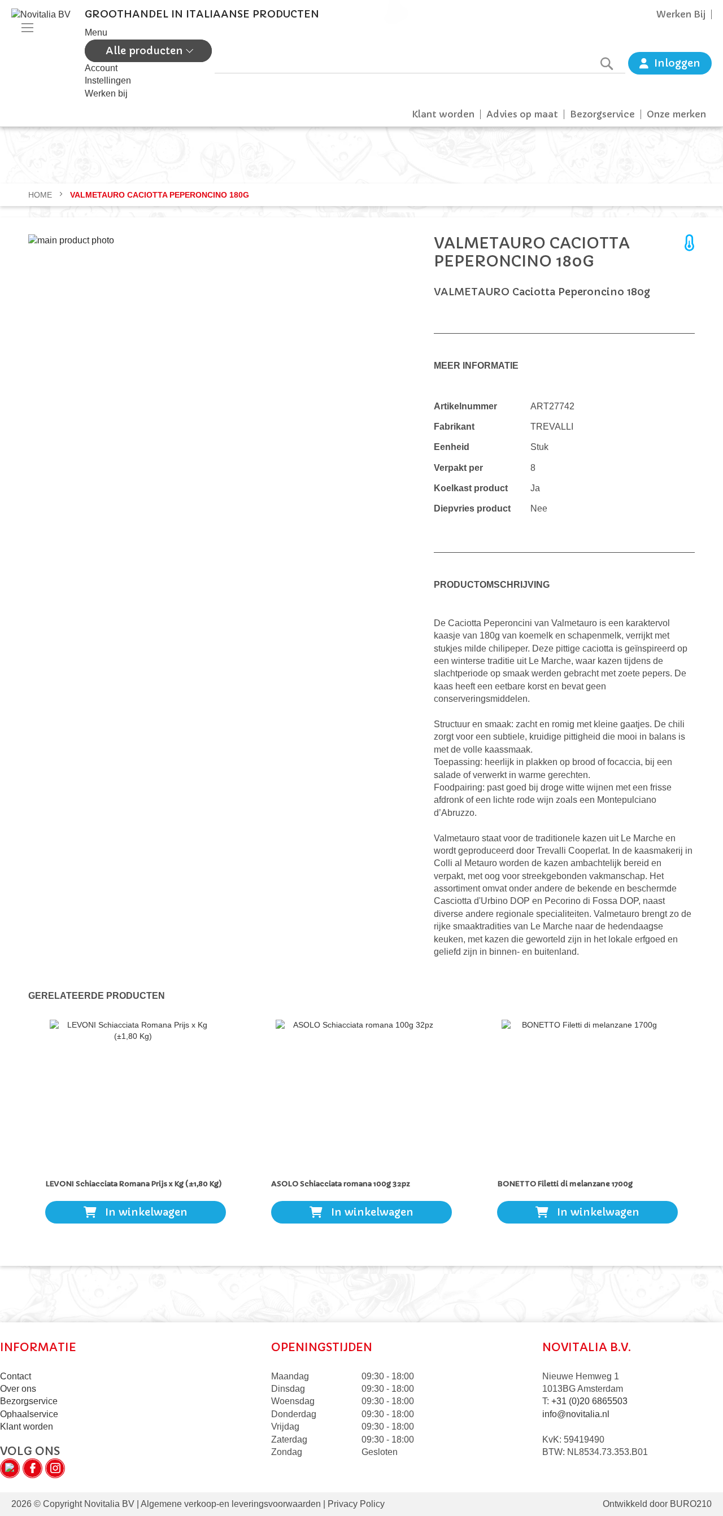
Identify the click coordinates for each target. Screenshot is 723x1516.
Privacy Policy (355, 1504)
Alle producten (146, 50)
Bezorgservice (602, 114)
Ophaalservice (29, 1414)
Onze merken (676, 114)
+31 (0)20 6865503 (589, 1401)
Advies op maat (522, 114)
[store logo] (45, 54)
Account (101, 68)
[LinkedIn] (10, 1468)
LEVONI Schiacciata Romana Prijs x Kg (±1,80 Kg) (133, 1184)
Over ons (18, 1388)
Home (41, 194)
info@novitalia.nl (575, 1414)
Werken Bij (680, 14)
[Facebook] (32, 1468)
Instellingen (108, 80)
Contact (15, 1376)
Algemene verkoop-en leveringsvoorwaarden (231, 1504)
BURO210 (691, 1504)
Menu (96, 32)
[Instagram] (55, 1468)
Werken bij (106, 93)
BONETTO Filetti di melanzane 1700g (565, 1184)
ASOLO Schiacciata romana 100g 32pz (340, 1184)
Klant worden (443, 114)
